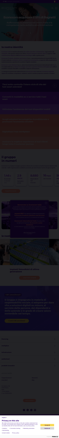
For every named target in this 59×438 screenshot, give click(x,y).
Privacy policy (15, 432)
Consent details (6, 432)
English (4, 417)
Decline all (47, 428)
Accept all (47, 425)
